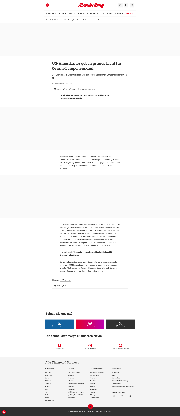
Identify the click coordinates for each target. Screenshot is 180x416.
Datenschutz (116, 378)
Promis (81, 13)
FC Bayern (48, 381)
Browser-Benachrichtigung (76, 383)
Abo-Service (93, 381)
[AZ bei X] (130, 395)
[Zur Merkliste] (126, 5)
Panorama (91, 13)
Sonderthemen (94, 397)
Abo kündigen (116, 383)
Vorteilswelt (71, 389)
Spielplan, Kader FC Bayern (76, 392)
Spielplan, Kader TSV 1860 (75, 395)
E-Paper (92, 383)
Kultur (118, 13)
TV (102, 13)
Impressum (115, 372)
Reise (47, 397)
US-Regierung (68, 162)
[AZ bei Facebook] (113, 395)
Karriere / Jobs (94, 375)
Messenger (71, 378)
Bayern (62, 13)
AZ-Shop (92, 392)
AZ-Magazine (94, 395)
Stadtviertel (48, 375)
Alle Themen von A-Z (74, 372)
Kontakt (92, 386)
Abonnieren (93, 378)
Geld (59, 20)
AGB (113, 375)
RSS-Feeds (71, 381)
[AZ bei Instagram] (122, 395)
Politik (110, 13)
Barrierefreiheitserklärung (120, 381)
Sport (71, 13)
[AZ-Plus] (47, 5)
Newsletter (71, 375)
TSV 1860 (48, 383)
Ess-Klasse (71, 386)
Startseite (49, 20)
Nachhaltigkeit (49, 400)
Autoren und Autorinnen (97, 372)
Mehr (128, 13)
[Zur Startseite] (90, 8)
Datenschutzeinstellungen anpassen (123, 386)
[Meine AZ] (132, 5)
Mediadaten (93, 389)
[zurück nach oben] (90, 407)
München (50, 13)
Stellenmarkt (71, 397)
